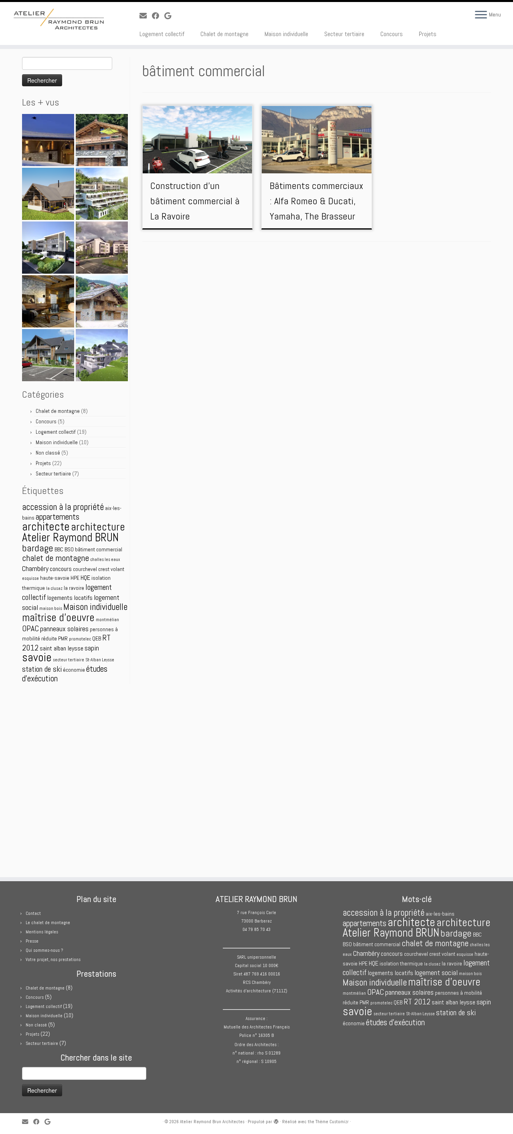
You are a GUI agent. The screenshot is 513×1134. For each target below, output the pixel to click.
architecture (98, 527)
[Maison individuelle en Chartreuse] (48, 194)
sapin (92, 647)
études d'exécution (395, 1022)
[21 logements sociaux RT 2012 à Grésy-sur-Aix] (48, 355)
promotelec (80, 639)
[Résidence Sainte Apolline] (102, 194)
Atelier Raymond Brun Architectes (212, 1121)
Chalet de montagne (224, 34)
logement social (436, 972)
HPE (75, 577)
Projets (427, 34)
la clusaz (54, 588)
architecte (46, 526)
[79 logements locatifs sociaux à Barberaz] (102, 248)
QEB (96, 638)
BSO (69, 549)
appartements (57, 516)
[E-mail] (145, 15)
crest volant (111, 569)
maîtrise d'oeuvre (58, 617)
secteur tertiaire (68, 660)
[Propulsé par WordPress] (276, 1120)
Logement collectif (161, 34)
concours (61, 569)
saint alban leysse (61, 648)
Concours (391, 34)
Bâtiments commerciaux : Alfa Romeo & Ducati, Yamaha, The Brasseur (316, 200)
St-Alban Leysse (99, 660)
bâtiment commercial (98, 549)
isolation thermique (401, 963)
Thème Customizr (332, 1121)
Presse (32, 941)
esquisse (30, 578)
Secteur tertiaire (344, 34)
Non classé (48, 452)
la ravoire (74, 587)
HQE (85, 577)
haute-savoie (54, 577)
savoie (37, 657)
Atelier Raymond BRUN (70, 537)
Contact (33, 913)
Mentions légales (42, 932)
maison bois (50, 608)
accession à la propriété (63, 507)
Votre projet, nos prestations (53, 959)
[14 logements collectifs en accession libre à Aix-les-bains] (48, 248)
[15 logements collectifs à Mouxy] (102, 355)
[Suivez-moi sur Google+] (170, 15)
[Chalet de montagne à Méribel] (102, 301)
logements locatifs (70, 597)
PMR (63, 638)
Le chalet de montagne (48, 922)
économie (74, 669)
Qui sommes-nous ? (44, 950)
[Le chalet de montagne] (48, 140)
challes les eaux (105, 559)
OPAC (30, 629)
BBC (59, 549)
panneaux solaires (64, 628)
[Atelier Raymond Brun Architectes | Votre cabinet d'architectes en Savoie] (59, 20)
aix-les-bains (440, 913)
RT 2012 (417, 1002)
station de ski (42, 669)
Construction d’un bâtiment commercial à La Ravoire (195, 200)
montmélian (107, 619)
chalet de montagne (55, 558)
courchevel (85, 569)
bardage (37, 548)
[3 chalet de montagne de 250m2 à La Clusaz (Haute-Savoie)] (102, 140)
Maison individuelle (286, 34)
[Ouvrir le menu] (481, 15)
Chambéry (35, 568)
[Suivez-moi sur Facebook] (158, 15)
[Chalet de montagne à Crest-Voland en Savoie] (48, 301)
